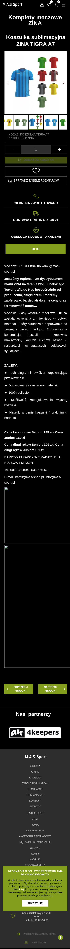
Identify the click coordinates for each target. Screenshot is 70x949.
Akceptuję (35, 903)
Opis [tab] (35, 249)
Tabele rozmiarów (35, 783)
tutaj (21, 889)
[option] (36, 122)
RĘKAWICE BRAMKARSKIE (35, 842)
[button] (7, 83)
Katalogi (35, 777)
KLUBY (35, 853)
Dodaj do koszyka (39, 159)
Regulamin (35, 789)
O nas (35, 772)
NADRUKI (35, 859)
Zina (30, 138)
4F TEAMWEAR (35, 830)
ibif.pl (52, 934)
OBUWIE (35, 848)
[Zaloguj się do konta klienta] (42, 4)
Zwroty (35, 806)
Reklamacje (35, 795)
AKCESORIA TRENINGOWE (35, 836)
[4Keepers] (35, 733)
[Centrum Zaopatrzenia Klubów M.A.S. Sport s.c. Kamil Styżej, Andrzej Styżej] (12, 5)
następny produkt (50, 689)
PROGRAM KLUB (35, 865)
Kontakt (35, 800)
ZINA (35, 819)
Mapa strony (39, 942)
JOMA (35, 824)
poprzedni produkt (20, 689)
